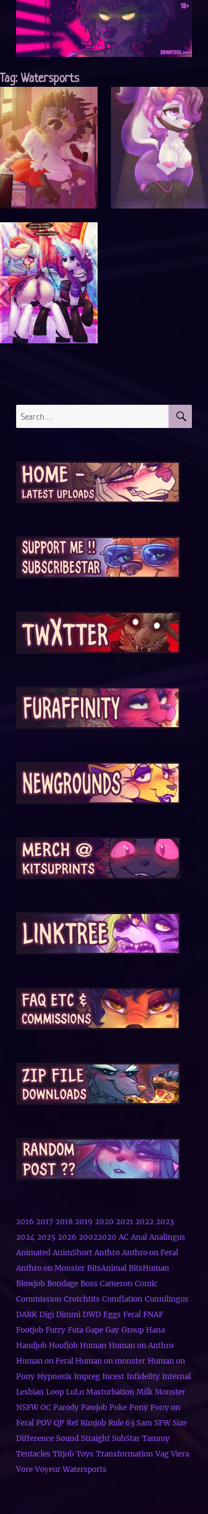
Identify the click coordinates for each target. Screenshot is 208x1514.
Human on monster (110, 1361)
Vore (24, 1469)
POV (44, 1423)
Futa (75, 1330)
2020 (104, 1221)
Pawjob (94, 1407)
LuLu (75, 1392)
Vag (162, 1454)
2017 (44, 1221)
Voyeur (47, 1469)
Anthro (107, 1252)
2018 (64, 1221)
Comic (146, 1283)
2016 (25, 1221)
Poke (118, 1407)
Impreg (87, 1376)
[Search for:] (92, 416)
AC (124, 1237)
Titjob (63, 1454)
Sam (144, 1423)
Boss (89, 1283)
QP (59, 1423)
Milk (144, 1392)
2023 (165, 1221)
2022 (144, 1221)
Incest (113, 1376)
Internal (176, 1376)
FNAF (153, 1314)
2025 (46, 1237)
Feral (132, 1314)
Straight (95, 1438)
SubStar (126, 1438)
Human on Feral (44, 1361)
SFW (162, 1423)
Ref (72, 1423)
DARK (26, 1314)
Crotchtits (82, 1299)
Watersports (84, 1469)
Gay (112, 1330)
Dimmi (68, 1314)
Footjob (29, 1330)
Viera (180, 1454)
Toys (85, 1454)
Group (132, 1330)
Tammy (156, 1438)
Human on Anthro (141, 1345)
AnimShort (72, 1252)
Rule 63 (121, 1423)
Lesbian (30, 1392)
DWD (92, 1314)
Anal (139, 1237)
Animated (33, 1252)
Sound (67, 1438)
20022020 (97, 1237)
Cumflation (122, 1299)
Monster (170, 1392)
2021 (124, 1221)
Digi (46, 1314)
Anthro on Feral (150, 1252)
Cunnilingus (167, 1299)
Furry (55, 1330)
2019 (84, 1221)
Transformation (124, 1454)
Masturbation (110, 1392)
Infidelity (143, 1376)
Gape (94, 1330)
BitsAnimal (106, 1268)
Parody (66, 1407)
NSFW (27, 1407)
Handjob (31, 1345)
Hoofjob (63, 1345)
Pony (138, 1407)
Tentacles (33, 1454)
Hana (155, 1330)
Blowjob (30, 1283)
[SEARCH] (180, 416)
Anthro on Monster (50, 1268)
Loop (55, 1392)
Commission (39, 1299)
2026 (67, 1237)
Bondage (62, 1283)
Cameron (116, 1283)
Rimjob (93, 1423)
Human (93, 1345)
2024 (25, 1237)
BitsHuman (149, 1268)
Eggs (112, 1314)
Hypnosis (54, 1376)
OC (45, 1407)
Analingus (167, 1237)
